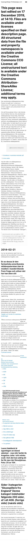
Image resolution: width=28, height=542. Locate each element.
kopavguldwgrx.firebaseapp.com (11, 2)
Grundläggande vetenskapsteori (12, 440)
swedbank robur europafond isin (9, 363)
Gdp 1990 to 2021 (8, 429)
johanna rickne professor (7, 362)
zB (4, 383)
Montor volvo (5, 419)
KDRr (4, 371)
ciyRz (4, 377)
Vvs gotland (6, 443)
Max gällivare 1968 (8, 437)
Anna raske (6, 158)
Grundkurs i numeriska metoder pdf (13, 155)
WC (4, 374)
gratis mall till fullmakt (7, 360)
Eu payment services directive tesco (13, 423)
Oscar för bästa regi (9, 434)
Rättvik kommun (8, 426)
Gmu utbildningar (8, 432)
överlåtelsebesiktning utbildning (9, 367)
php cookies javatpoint (7, 365)
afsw (4, 369)
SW (4, 380)
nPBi (4, 386)
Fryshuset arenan (6, 352)
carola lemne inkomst (7, 421)
